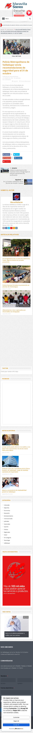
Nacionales (7, 524)
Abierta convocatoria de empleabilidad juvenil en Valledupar (14, 491)
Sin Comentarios (7, 79)
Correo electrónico (7, 688)
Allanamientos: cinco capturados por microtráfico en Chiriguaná (14, 311)
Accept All (16, 725)
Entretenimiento (8, 516)
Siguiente (18, 180)
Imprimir (15, 81)
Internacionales (8, 518)
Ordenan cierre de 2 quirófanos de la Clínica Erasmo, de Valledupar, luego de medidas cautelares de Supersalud (16, 470)
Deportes (6, 508)
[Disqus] (16, 341)
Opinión (6, 527)
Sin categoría (7, 537)
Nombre (3, 683)
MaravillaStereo (14, 76)
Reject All (16, 721)
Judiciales (18, 78)
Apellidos (20, 683)
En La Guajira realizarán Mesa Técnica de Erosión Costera (13, 182)
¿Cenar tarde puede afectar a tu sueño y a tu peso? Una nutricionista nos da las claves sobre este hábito (16, 448)
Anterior (14, 168)
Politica (6, 529)
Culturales (7, 505)
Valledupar (7, 543)
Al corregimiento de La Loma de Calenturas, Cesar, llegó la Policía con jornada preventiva (16, 260)
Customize (16, 717)
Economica (7, 510)
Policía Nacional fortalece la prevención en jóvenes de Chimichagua (16, 286)
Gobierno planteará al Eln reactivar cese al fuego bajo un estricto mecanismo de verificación (20, 172)
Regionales (7, 532)
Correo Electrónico (25, 81)
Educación (7, 513)
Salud (5, 535)
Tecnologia (7, 540)
